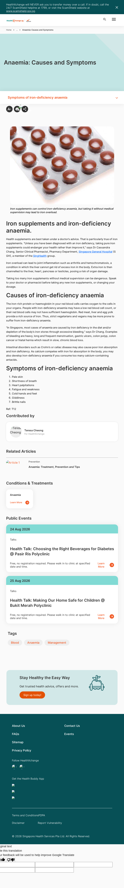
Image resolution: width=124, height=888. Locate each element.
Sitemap (17, 742)
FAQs (15, 734)
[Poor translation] (11, 859)
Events (69, 734)
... (17, 30)
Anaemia (33, 642)
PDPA (41, 815)
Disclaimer (18, 822)
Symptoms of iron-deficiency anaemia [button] (37, 97)
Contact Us (72, 725)
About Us (18, 725)
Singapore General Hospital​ (95, 251)
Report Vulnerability (50, 822)
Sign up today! (32, 695)
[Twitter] (15, 767)
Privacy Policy (21, 750)
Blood (15, 642)
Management (57, 642)
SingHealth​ (40, 255)
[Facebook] (23, 767)
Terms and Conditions (25, 815)
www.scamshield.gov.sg (20, 11)
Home (8, 30)
